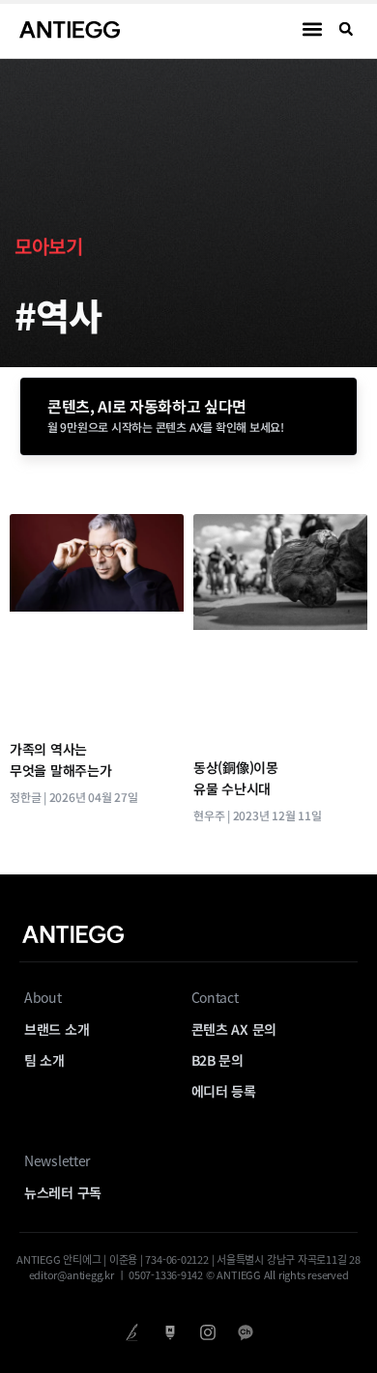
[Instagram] (207, 1332)
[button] (313, 29)
